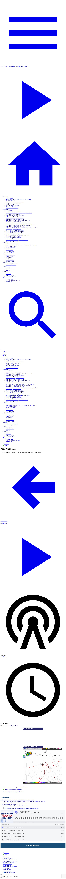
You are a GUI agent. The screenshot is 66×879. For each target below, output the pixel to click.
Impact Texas (8, 248)
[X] (5, 445)
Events (4, 278)
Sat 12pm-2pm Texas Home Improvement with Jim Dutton (18, 220)
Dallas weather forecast (33, 744)
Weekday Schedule (9, 198)
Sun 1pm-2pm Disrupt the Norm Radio (13, 237)
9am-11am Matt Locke (10, 200)
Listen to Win (8, 274)
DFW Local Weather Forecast (11, 263)
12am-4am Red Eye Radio (11, 206)
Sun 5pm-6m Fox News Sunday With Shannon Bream (17, 240)
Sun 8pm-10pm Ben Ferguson (12, 241)
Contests (5, 271)
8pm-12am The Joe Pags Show (12, 205)
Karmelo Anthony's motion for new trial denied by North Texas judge (17, 800)
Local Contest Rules (10, 275)
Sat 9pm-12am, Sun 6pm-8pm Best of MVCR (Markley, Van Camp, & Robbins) (21, 227)
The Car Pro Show (9, 250)
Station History (9, 267)
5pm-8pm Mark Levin (10, 204)
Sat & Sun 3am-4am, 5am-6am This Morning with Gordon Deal (19, 213)
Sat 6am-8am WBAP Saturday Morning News (15, 215)
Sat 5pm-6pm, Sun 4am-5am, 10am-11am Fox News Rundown (19, 225)
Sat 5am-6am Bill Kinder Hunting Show (13, 214)
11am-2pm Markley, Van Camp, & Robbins (14, 201)
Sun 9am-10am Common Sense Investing (14, 232)
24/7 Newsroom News (10, 255)
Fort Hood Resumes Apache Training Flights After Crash (14, 805)
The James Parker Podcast (11, 246)
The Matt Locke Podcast (10, 247)
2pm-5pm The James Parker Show (13, 203)
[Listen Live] (33, 556)
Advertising (8, 270)
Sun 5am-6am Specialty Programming (13, 229)
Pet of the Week (9, 281)
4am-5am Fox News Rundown (12, 208)
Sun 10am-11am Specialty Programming (14, 234)
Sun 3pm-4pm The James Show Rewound (14, 238)
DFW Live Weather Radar (11, 265)
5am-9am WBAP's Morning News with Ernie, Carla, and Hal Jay (18, 199)
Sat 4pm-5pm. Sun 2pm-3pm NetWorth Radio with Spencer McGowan (20, 224)
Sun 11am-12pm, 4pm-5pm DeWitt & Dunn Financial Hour (17, 235)
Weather (5, 262)
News (4, 253)
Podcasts (5, 242)
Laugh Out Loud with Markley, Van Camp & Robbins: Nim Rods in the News (21, 245)
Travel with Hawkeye (10, 251)
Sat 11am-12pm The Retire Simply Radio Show (15, 219)
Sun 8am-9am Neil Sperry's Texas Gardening (15, 231)
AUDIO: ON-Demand (10, 252)
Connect (5, 266)
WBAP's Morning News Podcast (12, 244)
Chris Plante (3, 656)
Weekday (5, 197)
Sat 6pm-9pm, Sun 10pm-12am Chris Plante (15, 226)
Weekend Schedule (9, 210)
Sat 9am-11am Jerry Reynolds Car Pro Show (15, 218)
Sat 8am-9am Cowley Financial (12, 216)
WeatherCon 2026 (9, 279)
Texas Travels (8, 258)
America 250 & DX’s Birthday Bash (13, 280)
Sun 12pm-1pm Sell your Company (13, 236)
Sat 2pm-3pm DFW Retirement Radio (13, 221)
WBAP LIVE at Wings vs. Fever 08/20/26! (10, 804)
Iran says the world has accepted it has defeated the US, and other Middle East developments (23, 801)
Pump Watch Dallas (10, 260)
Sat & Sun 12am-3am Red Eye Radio (13, 211)
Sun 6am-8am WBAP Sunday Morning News (15, 230)
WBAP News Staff (9, 256)
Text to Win (8, 272)
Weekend (5, 209)
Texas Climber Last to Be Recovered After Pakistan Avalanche (15, 803)
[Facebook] (6, 444)
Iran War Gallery (9, 257)
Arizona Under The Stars (11, 276)
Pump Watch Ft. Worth (10, 261)
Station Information (10, 269)
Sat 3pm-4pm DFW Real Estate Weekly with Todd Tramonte (18, 223)
